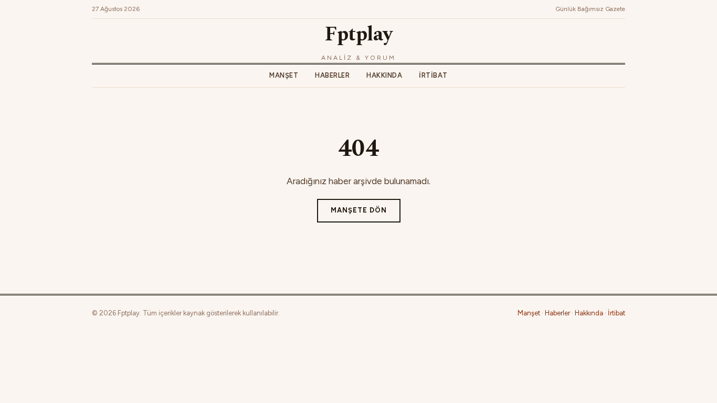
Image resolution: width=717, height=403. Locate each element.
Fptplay (358, 34)
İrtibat (433, 75)
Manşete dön (359, 210)
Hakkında (384, 75)
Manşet (283, 75)
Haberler (332, 75)
